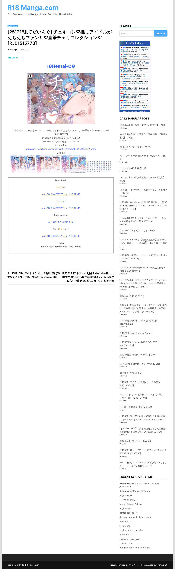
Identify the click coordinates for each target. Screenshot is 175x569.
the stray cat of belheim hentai (135, 517)
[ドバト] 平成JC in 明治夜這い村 (135, 407)
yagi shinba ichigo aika (131, 530)
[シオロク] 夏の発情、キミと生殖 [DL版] (139, 363)
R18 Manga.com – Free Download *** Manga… (134, 55)
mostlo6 (123, 521)
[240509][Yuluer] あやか (132, 295)
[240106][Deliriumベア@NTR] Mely (137, 354)
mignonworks (126, 495)
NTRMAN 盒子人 (127, 499)
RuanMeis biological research (134, 491)
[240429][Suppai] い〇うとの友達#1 (138, 230)
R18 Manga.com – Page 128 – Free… (133, 89)
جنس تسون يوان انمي (129, 539)
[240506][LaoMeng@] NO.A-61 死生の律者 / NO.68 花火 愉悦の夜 (142, 269)
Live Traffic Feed (134, 43)
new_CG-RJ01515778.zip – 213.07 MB (60, 194)
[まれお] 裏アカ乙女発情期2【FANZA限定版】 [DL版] (142, 179)
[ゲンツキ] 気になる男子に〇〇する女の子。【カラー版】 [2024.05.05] (141, 396)
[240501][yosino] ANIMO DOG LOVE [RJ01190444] (138, 344)
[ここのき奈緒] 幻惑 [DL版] (133, 168)
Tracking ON (142, 111)
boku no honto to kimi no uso (134, 547)
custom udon (126, 543)
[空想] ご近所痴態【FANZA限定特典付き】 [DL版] (142, 158)
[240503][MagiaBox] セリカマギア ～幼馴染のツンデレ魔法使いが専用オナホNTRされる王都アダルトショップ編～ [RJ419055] (143, 308)
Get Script (126, 111)
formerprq (124, 525)
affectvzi (124, 534)
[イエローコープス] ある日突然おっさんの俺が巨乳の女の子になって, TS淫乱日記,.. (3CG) (142, 430)
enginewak (125, 508)
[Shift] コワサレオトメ (130, 373)
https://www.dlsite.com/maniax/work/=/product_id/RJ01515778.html (60, 149)
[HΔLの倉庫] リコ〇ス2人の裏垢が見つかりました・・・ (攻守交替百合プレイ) (143, 464)
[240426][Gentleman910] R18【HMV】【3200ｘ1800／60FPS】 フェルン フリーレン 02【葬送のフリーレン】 (143, 205)
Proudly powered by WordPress (124, 565)
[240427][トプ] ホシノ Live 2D (135, 441)
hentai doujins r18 (128, 512)
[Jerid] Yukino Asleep (130, 504)
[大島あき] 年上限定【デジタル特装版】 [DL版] (142, 125)
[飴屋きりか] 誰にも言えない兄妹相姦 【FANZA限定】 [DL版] (143, 136)
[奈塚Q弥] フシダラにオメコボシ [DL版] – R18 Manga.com (134, 49)
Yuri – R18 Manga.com (128, 102)
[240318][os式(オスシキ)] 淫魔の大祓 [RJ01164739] (138, 322)
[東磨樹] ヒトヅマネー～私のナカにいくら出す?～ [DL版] (143, 191)
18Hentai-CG (12, 26)
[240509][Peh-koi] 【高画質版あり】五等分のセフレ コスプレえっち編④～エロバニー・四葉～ (143, 242)
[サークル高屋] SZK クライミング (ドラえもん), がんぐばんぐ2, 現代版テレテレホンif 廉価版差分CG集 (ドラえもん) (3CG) (143, 283)
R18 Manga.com (33, 8)
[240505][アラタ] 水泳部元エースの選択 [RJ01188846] (139, 384)
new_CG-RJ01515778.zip (61, 222)
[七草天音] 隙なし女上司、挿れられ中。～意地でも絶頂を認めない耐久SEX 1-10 (142, 220)
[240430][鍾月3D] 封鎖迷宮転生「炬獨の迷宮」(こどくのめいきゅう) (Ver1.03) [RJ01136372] (143, 418)
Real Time (134, 111)
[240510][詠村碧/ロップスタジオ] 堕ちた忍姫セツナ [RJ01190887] (143, 257)
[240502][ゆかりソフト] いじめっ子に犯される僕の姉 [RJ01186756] (143, 452)
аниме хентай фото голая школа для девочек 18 (139, 485)
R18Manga (12, 50)
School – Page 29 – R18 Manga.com (133, 83)
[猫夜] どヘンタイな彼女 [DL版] (135, 146)
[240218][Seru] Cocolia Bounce (135, 333)
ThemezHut (162, 565)
